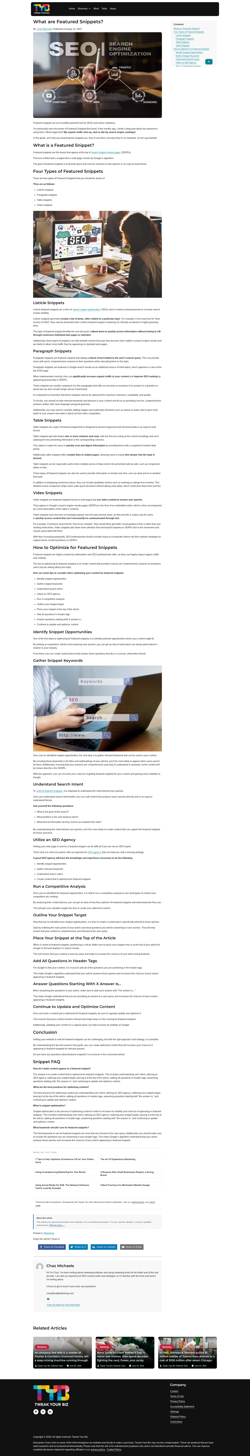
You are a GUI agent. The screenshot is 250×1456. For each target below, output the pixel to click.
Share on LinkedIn (105, 1247)
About (113, 8)
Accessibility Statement (182, 1406)
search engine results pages (106, 152)
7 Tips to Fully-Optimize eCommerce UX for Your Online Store (64, 1161)
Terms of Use (177, 1396)
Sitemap (174, 1411)
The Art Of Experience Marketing (117, 1159)
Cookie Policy (114, 1449)
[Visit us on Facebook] (36, 1412)
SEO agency (94, 852)
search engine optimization (86, 309)
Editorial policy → (57, 1225)
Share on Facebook (53, 1247)
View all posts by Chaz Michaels (63, 1305)
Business (83, 8)
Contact (174, 1391)
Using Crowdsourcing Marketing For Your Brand (60, 1172)
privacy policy (98, 1449)
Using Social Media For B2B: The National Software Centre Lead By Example (62, 1186)
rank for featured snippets (49, 791)
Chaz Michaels (44, 29)
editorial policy (138, 1202)
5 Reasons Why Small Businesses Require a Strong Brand (127, 1173)
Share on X (80, 1247)
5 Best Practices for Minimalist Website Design (125, 1185)
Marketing (49, 1233)
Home (72, 8)
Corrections (176, 1421)
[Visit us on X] (43, 1412)
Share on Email (133, 1247)
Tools (104, 8)
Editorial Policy (178, 1416)
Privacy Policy (177, 1401)
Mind (96, 8)
